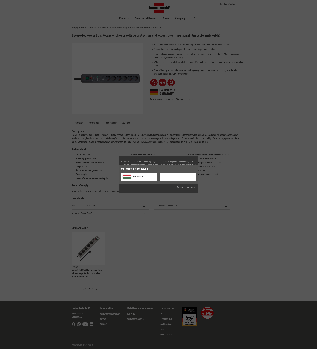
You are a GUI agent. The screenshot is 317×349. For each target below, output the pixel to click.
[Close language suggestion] (194, 169)
